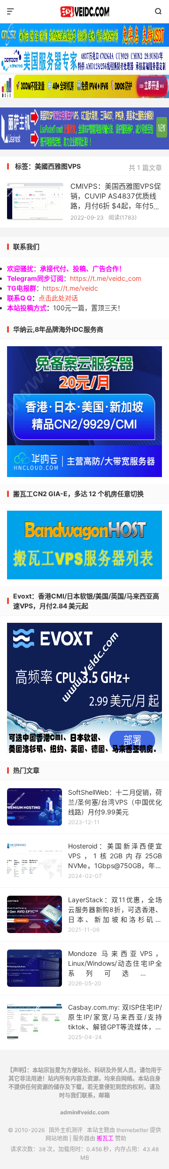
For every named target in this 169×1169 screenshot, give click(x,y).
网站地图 (57, 1138)
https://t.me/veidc (70, 288)
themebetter (132, 1129)
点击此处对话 (58, 298)
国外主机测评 (84, 11)
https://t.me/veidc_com (105, 278)
